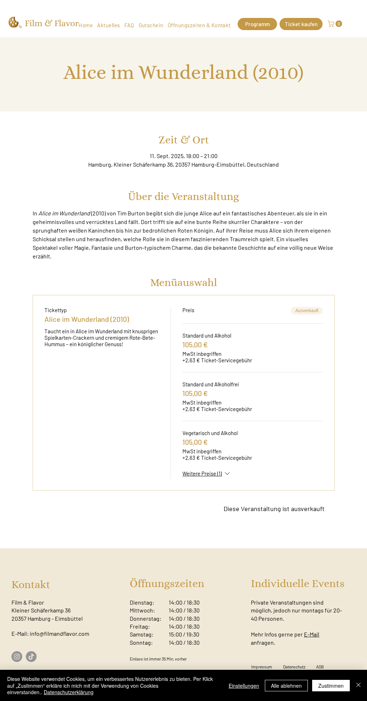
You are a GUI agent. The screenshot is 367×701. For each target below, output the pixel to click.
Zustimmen (331, 685)
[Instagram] (16, 656)
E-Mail (311, 634)
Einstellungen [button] (244, 685)
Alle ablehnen (286, 685)
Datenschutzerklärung (69, 692)
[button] (336, 23)
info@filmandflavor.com (59, 633)
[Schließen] (358, 685)
